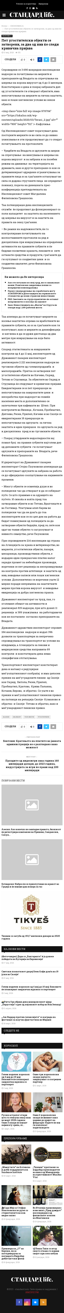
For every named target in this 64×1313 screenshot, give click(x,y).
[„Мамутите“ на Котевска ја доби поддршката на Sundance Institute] (16, 1154)
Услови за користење (26, 4)
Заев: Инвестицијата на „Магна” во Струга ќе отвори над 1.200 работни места (32, 306)
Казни (6, 717)
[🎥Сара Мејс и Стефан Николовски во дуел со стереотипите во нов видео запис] (16, 1195)
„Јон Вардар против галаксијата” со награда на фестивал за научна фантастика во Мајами (28, 1018)
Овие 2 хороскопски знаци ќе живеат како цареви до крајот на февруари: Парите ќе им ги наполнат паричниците (46, 1121)
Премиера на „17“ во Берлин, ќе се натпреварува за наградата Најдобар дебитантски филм (12, 1253)
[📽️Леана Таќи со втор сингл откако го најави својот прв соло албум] (48, 1236)
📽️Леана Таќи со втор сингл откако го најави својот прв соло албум (46, 1251)
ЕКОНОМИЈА (7, 36)
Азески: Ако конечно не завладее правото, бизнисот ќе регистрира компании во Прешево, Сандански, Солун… (31, 832)
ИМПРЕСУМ (32, 1292)
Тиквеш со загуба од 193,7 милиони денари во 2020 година (30, 937)
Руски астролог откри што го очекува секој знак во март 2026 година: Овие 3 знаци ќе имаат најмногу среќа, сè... (16, 1120)
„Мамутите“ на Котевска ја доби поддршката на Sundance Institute (15, 1170)
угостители (43, 717)
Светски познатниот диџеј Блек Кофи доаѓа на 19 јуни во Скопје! (29, 973)
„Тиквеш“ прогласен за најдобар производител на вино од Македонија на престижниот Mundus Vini (47, 1172)
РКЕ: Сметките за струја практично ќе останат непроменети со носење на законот (33, 300)
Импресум (43, 4)
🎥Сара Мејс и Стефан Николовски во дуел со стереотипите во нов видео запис (14, 1211)
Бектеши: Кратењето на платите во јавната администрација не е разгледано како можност (32, 744)
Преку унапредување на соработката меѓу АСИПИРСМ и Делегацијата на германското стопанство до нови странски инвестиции (32, 293)
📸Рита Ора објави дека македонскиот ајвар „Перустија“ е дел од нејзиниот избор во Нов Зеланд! (31, 1003)
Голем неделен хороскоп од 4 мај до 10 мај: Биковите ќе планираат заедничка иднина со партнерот (31, 988)
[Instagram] (27, 1302)
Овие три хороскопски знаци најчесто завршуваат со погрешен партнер (47, 1078)
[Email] (35, 1302)
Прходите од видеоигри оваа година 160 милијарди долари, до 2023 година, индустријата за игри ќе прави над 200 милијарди (32, 765)
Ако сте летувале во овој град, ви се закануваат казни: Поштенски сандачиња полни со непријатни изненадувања (34, 285)
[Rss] (43, 1302)
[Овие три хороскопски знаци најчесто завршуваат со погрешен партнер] (48, 1061)
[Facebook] (19, 1302)
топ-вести (29, 717)
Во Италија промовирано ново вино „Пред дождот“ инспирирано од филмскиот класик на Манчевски (47, 1212)
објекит (17, 717)
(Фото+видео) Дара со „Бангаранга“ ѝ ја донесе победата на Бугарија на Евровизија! (27, 958)
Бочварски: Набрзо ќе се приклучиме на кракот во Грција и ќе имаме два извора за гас (30, 885)
